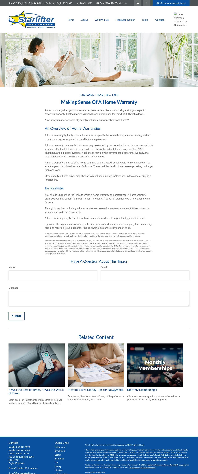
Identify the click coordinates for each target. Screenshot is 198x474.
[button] (70, 19)
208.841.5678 (23, 446)
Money (58, 466)
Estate (58, 454)
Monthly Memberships (142, 389)
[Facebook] (146, 3)
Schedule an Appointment (173, 3)
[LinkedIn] (137, 3)
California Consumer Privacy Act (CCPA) (163, 464)
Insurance (59, 458)
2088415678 (86, 3)
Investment (60, 450)
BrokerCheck (139, 445)
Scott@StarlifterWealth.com (113, 3)
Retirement (60, 446)
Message (14, 288)
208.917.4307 (22, 453)
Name (12, 267)
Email (104, 267)
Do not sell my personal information (142, 467)
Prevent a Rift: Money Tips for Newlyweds (95, 389)
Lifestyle (59, 470)
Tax (56, 462)
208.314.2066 (23, 450)
